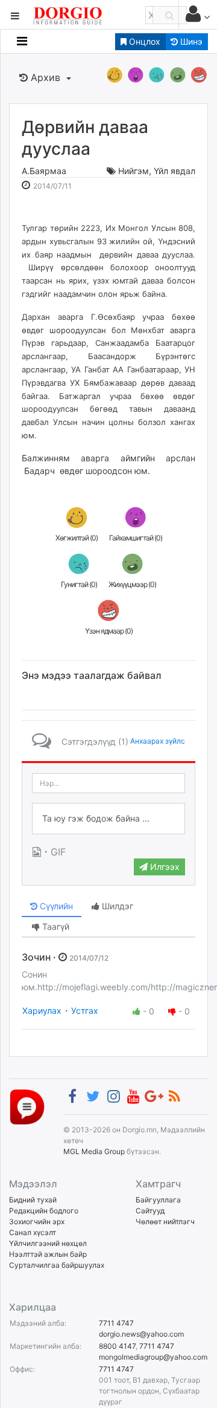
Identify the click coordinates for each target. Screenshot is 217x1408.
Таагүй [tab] (54, 926)
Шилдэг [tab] (116, 906)
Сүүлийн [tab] (55, 906)
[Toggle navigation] (22, 41)
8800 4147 (117, 1346)
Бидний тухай (33, 1199)
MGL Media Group (94, 1151)
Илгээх (164, 866)
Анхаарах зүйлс (157, 740)
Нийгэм (133, 171)
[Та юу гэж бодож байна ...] (108, 818)
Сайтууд (150, 1210)
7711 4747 (116, 1323)
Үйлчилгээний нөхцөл (48, 1243)
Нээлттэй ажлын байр (48, 1254)
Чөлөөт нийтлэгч (165, 1221)
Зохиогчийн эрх (36, 1221)
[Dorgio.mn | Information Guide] (27, 1106)
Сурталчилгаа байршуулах (56, 1265)
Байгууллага (158, 1199)
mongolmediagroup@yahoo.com (153, 1356)
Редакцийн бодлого (43, 1210)
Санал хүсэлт (32, 1232)
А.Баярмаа (44, 171)
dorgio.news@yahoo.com (141, 1333)
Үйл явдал (174, 171)
